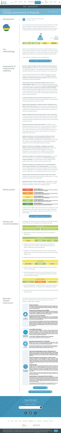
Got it (56, 430)
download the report (39, 387)
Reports (24, 6)
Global (15, 1)
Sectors (25, 1)
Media (51, 1)
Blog (43, 2)
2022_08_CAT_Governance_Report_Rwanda (35, 18)
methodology (54, 211)
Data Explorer (47, 2)
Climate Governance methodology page (39, 60)
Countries (20, 1)
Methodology (31, 1)
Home (11, 2)
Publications (37, 1)
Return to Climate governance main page (39, 391)
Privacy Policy (37, 431)
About (55, 1)
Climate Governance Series (33, 6)
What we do (51, 420)
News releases (45, 420)
